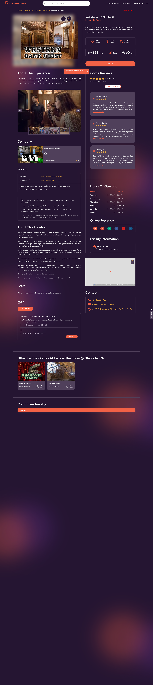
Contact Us (136, 3)
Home (20, 10)
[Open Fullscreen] (80, 131)
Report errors (129, 10)
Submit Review (113, 86)
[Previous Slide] (20, 110)
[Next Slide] (78, 110)
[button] (34, 130)
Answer (72, 336)
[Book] (110, 62)
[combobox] (66, 3)
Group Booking (126, 3)
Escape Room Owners (113, 3)
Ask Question (25, 308)
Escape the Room (42, 10)
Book (110, 64)
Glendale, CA (29, 10)
